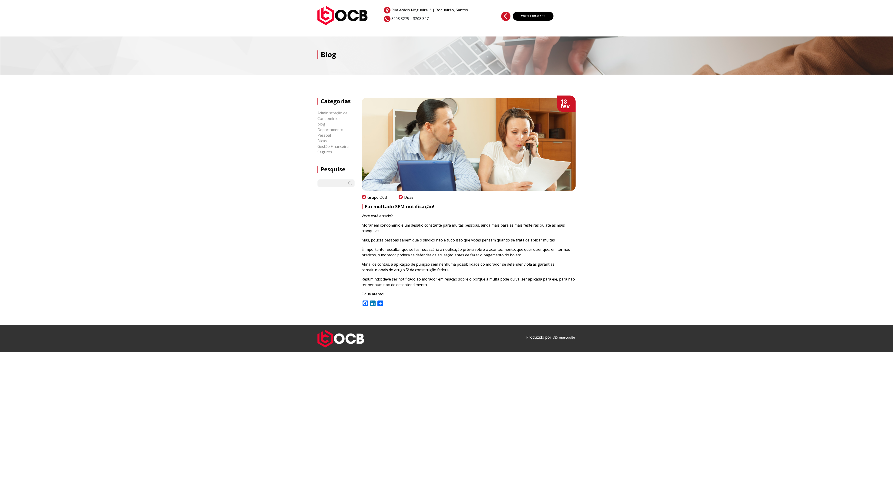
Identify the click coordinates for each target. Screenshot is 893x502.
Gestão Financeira (333, 146)
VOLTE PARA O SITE (533, 16)
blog (321, 124)
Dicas (322, 140)
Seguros (324, 152)
